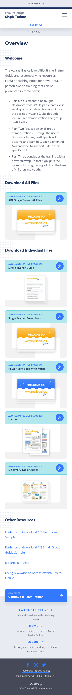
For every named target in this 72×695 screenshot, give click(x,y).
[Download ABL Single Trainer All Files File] (60, 198)
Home (33, 626)
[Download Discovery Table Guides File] (60, 468)
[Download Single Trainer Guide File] (60, 266)
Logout (33, 642)
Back (36, 32)
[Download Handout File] (60, 417)
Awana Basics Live (34, 610)
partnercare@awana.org (36, 670)
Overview (36, 25)
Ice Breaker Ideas (17, 563)
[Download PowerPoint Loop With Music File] (60, 367)
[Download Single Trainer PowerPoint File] (60, 316)
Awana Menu (34, 3)
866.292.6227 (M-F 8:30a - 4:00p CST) (36, 675)
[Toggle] (64, 15)
